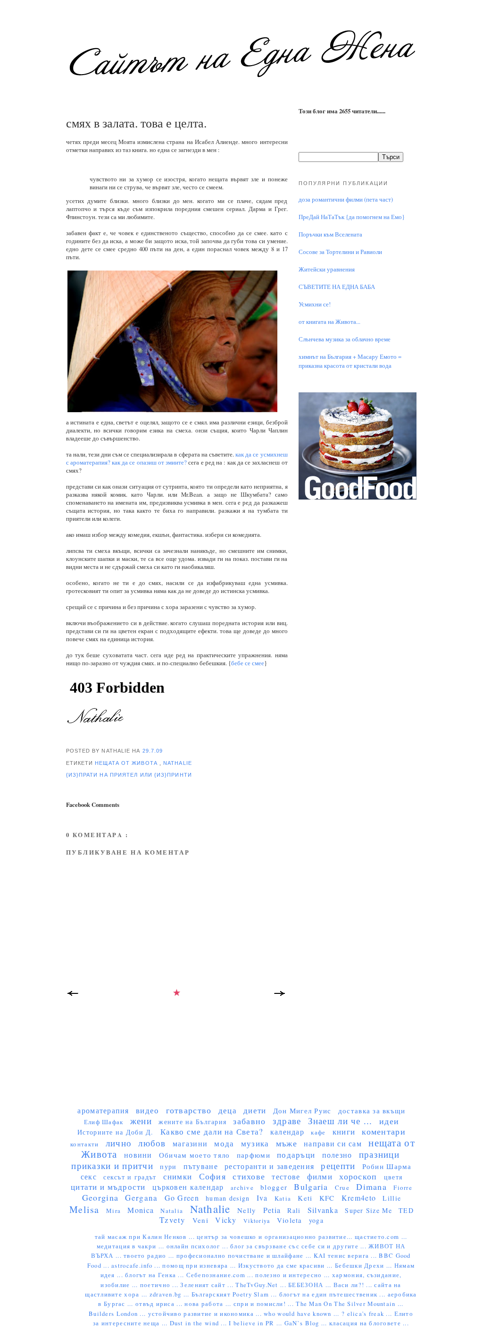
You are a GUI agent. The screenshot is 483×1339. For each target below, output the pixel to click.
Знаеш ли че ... (340, 1121)
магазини (190, 1143)
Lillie (392, 1198)
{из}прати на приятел (103, 775)
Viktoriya (256, 1220)
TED (406, 1210)
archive (242, 1187)
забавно (249, 1121)
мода (224, 1143)
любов (152, 1143)
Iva (262, 1198)
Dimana (371, 1186)
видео (147, 1110)
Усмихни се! (315, 304)
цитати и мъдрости (108, 1186)
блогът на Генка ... (155, 1275)
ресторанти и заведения (269, 1166)
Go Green (182, 1198)
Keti (305, 1198)
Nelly (246, 1210)
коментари (383, 1131)
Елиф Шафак (104, 1122)
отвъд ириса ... (159, 1304)
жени (141, 1121)
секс (89, 1176)
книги (344, 1131)
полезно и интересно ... (293, 1275)
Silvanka (323, 1210)
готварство (189, 1110)
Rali (293, 1210)
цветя (393, 1176)
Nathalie (177, 763)
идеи (389, 1121)
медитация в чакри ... (132, 1246)
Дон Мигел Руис (302, 1110)
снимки (177, 1176)
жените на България (192, 1121)
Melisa (84, 1209)
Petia (272, 1210)
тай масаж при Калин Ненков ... (146, 1237)
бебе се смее (247, 663)
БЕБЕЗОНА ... (310, 1285)
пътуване (200, 1166)
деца (227, 1110)
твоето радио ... (150, 1256)
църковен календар (188, 1187)
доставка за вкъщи (372, 1110)
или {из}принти (166, 775)
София (212, 1176)
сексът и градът (129, 1176)
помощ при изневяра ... (200, 1266)
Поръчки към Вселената (330, 234)
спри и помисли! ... (264, 1304)
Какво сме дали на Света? (212, 1131)
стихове (249, 1176)
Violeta (289, 1220)
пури (168, 1166)
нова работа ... (208, 1304)
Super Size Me (368, 1210)
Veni (200, 1220)
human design (228, 1198)
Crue (342, 1187)
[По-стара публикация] (281, 996)
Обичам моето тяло (194, 1155)
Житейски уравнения (327, 269)
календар (287, 1131)
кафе (318, 1132)
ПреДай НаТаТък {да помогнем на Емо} (352, 217)
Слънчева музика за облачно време (345, 339)
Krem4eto (358, 1198)
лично (119, 1143)
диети (254, 1110)
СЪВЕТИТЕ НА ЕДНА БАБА (337, 287)
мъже (286, 1143)
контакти (84, 1144)
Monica (140, 1210)
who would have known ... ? (305, 1314)
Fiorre (402, 1187)
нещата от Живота (127, 763)
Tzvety (172, 1219)
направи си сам (333, 1143)
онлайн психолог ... (198, 1246)
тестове (286, 1176)
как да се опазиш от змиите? (149, 462)
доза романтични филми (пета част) (346, 199)
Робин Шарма (387, 1166)
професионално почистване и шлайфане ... (245, 1256)
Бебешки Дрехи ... (364, 1266)
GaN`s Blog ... (306, 1323)
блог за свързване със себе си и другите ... (299, 1246)
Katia (283, 1198)
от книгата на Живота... (329, 322)
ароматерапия (103, 1110)
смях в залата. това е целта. (136, 123)
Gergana (141, 1197)
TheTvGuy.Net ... (261, 1285)
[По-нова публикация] (73, 996)
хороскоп (358, 1176)
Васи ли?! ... (354, 1285)
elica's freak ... (370, 1314)
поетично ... (160, 1285)
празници (379, 1154)
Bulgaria (311, 1186)
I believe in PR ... (256, 1323)
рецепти (338, 1165)
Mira (113, 1210)
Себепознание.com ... (221, 1275)
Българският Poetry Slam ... (235, 1294)
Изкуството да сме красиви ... (286, 1266)
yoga (316, 1220)
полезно (337, 1155)
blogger (273, 1187)
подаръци (296, 1154)
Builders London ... (118, 1314)
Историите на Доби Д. (115, 1131)
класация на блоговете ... (369, 1323)
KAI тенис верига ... (346, 1256)
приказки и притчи (112, 1165)
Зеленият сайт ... (207, 1285)
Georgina (100, 1197)
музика (255, 1143)
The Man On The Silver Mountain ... (349, 1304)
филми (320, 1176)
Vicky (225, 1220)
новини (138, 1155)
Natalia (171, 1210)
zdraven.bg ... (171, 1294)
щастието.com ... (381, 1237)
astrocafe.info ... (136, 1266)
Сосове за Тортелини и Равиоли (340, 252)
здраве (287, 1121)
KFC (327, 1198)
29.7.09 (152, 751)
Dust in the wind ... (199, 1323)
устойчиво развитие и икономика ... (206, 1314)
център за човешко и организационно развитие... (276, 1237)
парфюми (253, 1155)
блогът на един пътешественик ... (333, 1294)
